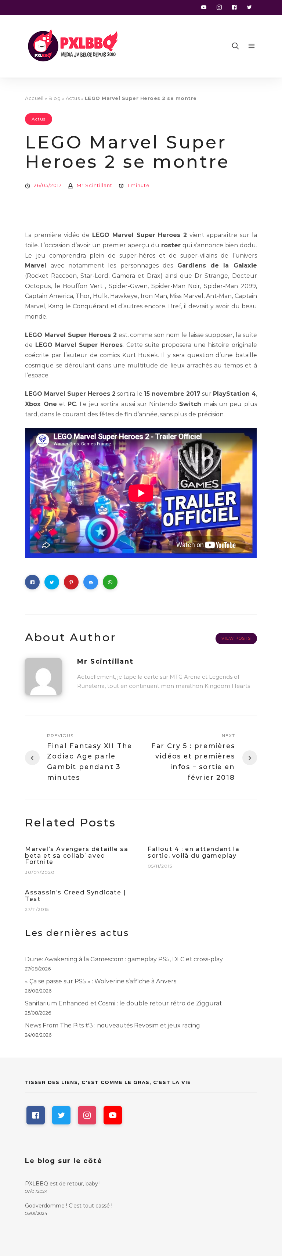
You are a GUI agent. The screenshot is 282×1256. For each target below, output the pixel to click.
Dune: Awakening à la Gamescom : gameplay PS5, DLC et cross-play (124, 959)
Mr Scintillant (94, 185)
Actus (73, 98)
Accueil (34, 98)
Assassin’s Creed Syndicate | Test (75, 895)
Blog (54, 98)
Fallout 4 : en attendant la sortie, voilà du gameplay (193, 852)
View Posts (236, 638)
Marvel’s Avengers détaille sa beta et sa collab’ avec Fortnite (76, 855)
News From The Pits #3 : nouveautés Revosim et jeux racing (112, 1025)
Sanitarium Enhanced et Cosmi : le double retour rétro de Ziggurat (123, 1003)
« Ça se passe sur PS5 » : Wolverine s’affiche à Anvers (100, 981)
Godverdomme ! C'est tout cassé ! (68, 1205)
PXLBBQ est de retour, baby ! (63, 1183)
